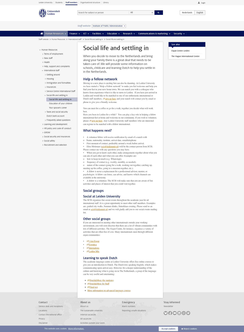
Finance (73, 33)
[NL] (187, 12)
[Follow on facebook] (170, 313)
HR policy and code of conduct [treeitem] (57, 128)
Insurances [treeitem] (51, 87)
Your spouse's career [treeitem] (58, 107)
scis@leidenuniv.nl (109, 146)
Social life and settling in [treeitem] (57, 95)
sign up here (110, 98)
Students (59, 2)
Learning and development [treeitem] (55, 124)
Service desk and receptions (51, 306)
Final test (94, 287)
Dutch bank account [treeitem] (55, 116)
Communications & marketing (153, 33)
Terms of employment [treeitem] (53, 54)
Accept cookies (168, 328)
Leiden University (45, 2)
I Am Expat (94, 241)
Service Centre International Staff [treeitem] (61, 91)
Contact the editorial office (50, 314)
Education (112, 33)
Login (203, 3)
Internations (94, 247)
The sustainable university (91, 310)
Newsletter (168, 306)
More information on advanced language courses (109, 290)
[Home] (41, 33)
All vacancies (85, 318)
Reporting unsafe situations (134, 310)
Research (127, 33)
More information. (76, 328)
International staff (74, 39)
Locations (43, 310)
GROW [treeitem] (47, 132)
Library (106, 2)
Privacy (42, 318)
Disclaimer (43, 323)
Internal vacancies (88, 314)
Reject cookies (190, 328)
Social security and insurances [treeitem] (57, 136)
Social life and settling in (94, 39)
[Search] (158, 12)
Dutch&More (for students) (102, 280)
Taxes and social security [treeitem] (57, 112)
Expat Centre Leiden (180, 50)
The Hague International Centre (185, 56)
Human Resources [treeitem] (49, 49)
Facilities (96, 33)
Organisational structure (90, 2)
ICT (84, 33)
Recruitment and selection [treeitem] (55, 145)
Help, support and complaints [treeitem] (57, 66)
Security (178, 33)
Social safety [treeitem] (49, 140)
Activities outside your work (92, 323)
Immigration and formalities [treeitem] (59, 83)
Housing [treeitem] (50, 78)
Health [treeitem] (47, 62)
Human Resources (54, 33)
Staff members (71, 2)
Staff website (43, 39)
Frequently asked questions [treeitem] (58, 120)
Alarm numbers (128, 306)
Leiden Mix (94, 251)
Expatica (93, 244)
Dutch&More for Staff (99, 283)
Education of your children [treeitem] (60, 103)
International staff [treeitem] (51, 70)
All (131, 12)
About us (84, 306)
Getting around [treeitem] (53, 74)
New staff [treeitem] (48, 58)
